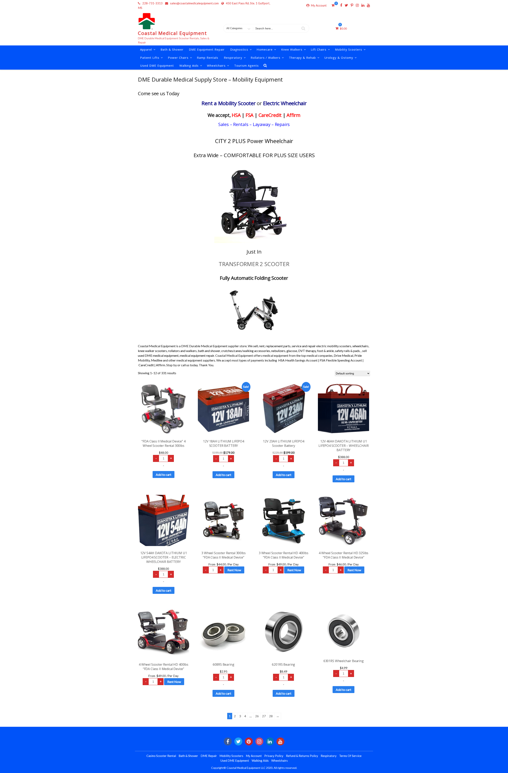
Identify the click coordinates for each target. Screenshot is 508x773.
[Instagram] (357, 5)
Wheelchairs (216, 65)
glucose (292, 351)
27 (264, 716)
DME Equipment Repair (207, 49)
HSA (236, 115)
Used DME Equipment (157, 65)
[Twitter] (346, 5)
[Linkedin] (362, 5)
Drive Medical (343, 355)
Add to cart (163, 474)
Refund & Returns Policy (302, 756)
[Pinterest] (352, 5)
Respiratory (329, 756)
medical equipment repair (197, 355)
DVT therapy (307, 351)
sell (255, 346)
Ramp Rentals (207, 58)
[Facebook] (341, 5)
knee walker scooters (152, 351)
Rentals (240, 124)
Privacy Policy (273, 756)
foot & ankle (325, 351)
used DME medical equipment (158, 355)
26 (257, 716)
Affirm (293, 115)
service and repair (304, 346)
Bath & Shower (172, 49)
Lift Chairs (318, 49)
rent (262, 346)
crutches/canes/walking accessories (245, 351)
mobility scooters (339, 346)
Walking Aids (260, 760)
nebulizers (278, 351)
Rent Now (234, 570)
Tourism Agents (246, 65)
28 (271, 716)
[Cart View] (332, 6)
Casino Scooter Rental (161, 756)
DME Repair (209, 756)
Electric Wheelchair (284, 103)
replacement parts (278, 346)
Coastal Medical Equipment (172, 33)
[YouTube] (280, 741)
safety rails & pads (347, 351)
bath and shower (209, 351)
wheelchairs (360, 346)
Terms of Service (350, 756)
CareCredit (270, 115)
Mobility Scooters (348, 49)
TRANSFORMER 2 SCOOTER (254, 264)
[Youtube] (368, 5)
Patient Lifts (149, 58)
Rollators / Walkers (265, 58)
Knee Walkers (291, 49)
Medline (156, 360)
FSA (249, 115)
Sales (223, 124)
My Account (319, 5)
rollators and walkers (182, 351)
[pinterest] (249, 741)
